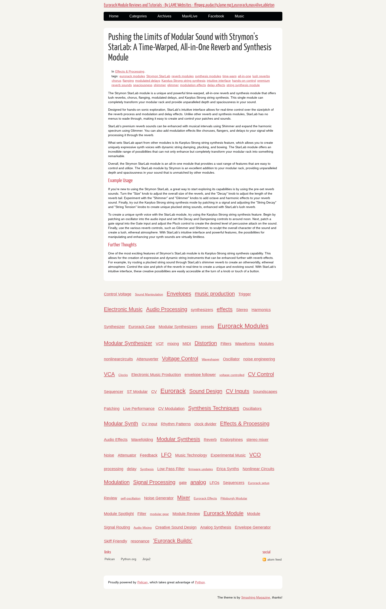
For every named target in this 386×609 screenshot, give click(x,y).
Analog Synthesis (215, 527)
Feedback (148, 455)
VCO (255, 455)
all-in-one (244, 76)
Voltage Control (180, 358)
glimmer (173, 85)
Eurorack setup (258, 483)
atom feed (274, 559)
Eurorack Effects (205, 498)
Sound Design (205, 391)
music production (215, 294)
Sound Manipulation (149, 294)
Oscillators (252, 408)
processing (113, 469)
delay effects (216, 85)
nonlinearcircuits (118, 359)
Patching (112, 408)
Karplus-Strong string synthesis (184, 80)
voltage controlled (231, 375)
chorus (116, 80)
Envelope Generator (253, 527)
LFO (166, 455)
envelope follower (200, 374)
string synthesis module (243, 85)
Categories (138, 16)
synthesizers (202, 310)
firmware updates (200, 469)
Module (253, 513)
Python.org (128, 559)
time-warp (229, 76)
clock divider (205, 424)
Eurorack (173, 390)
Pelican (110, 559)
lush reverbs (261, 76)
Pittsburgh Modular (233, 498)
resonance (140, 541)
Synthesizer (114, 326)
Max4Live (189, 16)
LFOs (214, 482)
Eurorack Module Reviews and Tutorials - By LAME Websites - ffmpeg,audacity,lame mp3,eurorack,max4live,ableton (189, 5)
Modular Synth (121, 423)
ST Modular (137, 391)
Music (239, 16)
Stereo (242, 310)
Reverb (210, 439)
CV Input (149, 424)
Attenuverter (147, 359)
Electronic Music (123, 309)
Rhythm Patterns (176, 424)
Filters (225, 343)
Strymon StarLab (158, 76)
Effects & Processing (129, 71)
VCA (109, 374)
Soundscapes (265, 391)
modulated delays (147, 80)
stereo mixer (257, 439)
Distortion (206, 343)
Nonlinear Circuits (258, 469)
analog (198, 482)
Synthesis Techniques (213, 408)
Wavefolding (142, 439)
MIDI (187, 343)
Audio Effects (116, 439)
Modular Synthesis (178, 439)
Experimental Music (228, 455)
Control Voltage (117, 294)
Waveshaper (210, 359)
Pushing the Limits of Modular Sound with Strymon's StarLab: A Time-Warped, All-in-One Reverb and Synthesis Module (190, 47)
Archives (164, 16)
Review (110, 498)
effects (225, 309)
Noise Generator (159, 498)
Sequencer (113, 391)
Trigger (244, 294)
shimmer (160, 85)
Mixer (183, 498)
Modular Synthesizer (128, 343)
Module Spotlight (119, 513)
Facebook (216, 16)
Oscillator (231, 359)
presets (207, 326)
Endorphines (231, 439)
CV (154, 391)
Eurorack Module (223, 513)
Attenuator (127, 455)
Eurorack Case (141, 326)
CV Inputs (237, 391)
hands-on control (244, 80)
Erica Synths (227, 469)
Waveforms (245, 343)
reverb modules (183, 76)
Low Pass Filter (171, 469)
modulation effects (193, 85)
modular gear (159, 514)
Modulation (117, 482)
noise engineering (259, 359)
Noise (109, 455)
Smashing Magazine (255, 597)
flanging (128, 80)
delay (131, 469)
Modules (266, 343)
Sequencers (233, 482)
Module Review (186, 513)
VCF (160, 343)
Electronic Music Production (156, 374)
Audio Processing (166, 309)
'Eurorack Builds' (172, 541)
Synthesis (147, 469)
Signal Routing (117, 527)
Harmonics (261, 310)
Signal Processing (154, 482)
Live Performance (139, 408)
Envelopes (179, 294)
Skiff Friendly (115, 541)
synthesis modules (208, 76)
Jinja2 (146, 559)
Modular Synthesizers (178, 326)
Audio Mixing (143, 527)
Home (114, 16)
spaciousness (142, 85)
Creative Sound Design (176, 527)
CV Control (261, 374)
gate (183, 482)
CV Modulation (171, 408)
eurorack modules (132, 76)
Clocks (123, 375)
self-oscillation (131, 498)
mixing (173, 343)
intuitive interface (219, 80)
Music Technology (191, 455)
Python (200, 582)
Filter (141, 513)
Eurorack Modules (243, 325)
